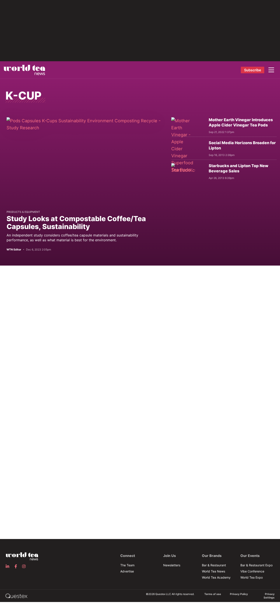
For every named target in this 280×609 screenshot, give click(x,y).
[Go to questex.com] (16, 595)
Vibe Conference (252, 571)
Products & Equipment (23, 212)
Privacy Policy (239, 594)
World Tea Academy (216, 577)
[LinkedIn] (8, 566)
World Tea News (213, 571)
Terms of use (212, 594)
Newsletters (171, 565)
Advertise (127, 571)
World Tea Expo (251, 577)
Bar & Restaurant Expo (256, 565)
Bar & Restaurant (214, 565)
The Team (127, 565)
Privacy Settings (269, 595)
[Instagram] (25, 566)
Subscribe (252, 70)
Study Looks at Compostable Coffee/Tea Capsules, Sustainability (76, 222)
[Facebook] (17, 566)
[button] (271, 70)
